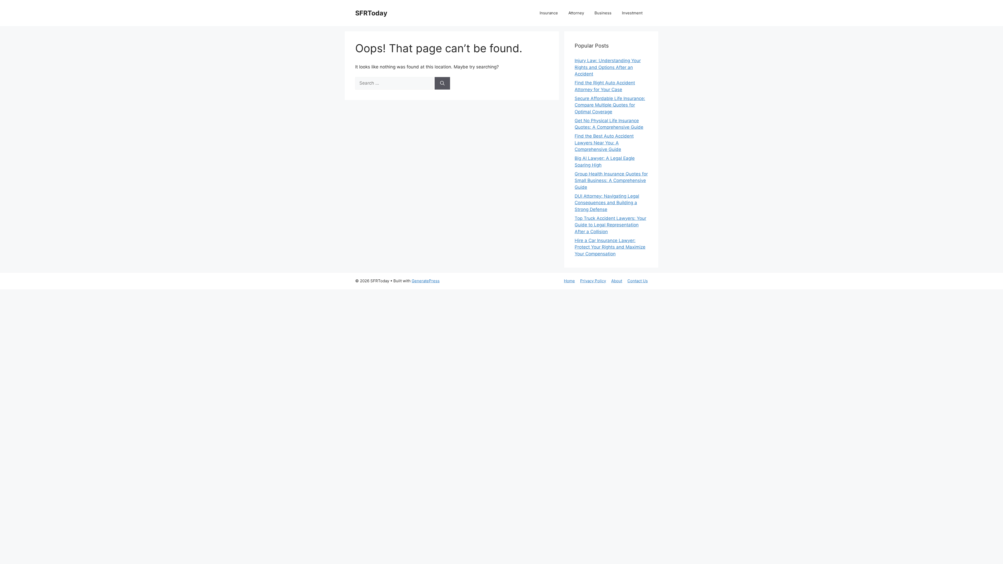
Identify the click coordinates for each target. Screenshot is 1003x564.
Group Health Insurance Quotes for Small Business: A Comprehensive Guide (611, 180)
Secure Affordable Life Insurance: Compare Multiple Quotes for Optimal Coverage (610, 105)
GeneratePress (426, 280)
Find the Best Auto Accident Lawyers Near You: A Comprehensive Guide (604, 142)
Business (602, 12)
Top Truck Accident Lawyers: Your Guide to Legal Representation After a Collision (610, 225)
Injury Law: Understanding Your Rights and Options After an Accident (608, 67)
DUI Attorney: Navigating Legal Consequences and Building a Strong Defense (607, 202)
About (616, 280)
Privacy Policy (593, 280)
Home (569, 280)
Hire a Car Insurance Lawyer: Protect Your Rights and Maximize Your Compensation (610, 247)
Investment (632, 12)
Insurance (549, 12)
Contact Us (637, 280)
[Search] (442, 83)
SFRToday (371, 13)
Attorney (576, 12)
